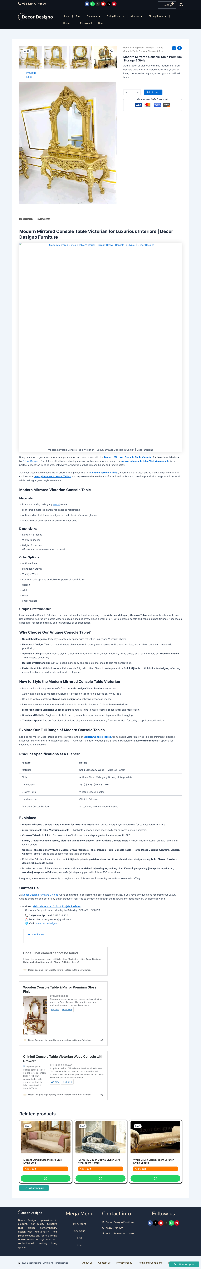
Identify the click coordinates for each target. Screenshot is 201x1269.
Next (29, 76)
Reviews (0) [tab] (43, 218)
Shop (78, 16)
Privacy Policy (124, 1262)
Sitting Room (156, 16)
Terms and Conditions (150, 1262)
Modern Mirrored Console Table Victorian (128, 457)
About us (87, 1262)
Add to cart (153, 92)
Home (66, 16)
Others (66, 23)
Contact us (104, 1262)
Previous (31, 72)
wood (56, 504)
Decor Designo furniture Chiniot (40, 894)
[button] (111, 51)
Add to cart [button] (30, 1169)
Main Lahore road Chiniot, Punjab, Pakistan (56, 906)
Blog (100, 23)
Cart (79, 1238)
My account (86, 23)
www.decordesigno (46, 923)
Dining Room (114, 16)
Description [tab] (26, 218)
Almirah (134, 16)
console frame (35, 934)
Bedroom (92, 16)
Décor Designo (31, 461)
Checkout (79, 1231)
